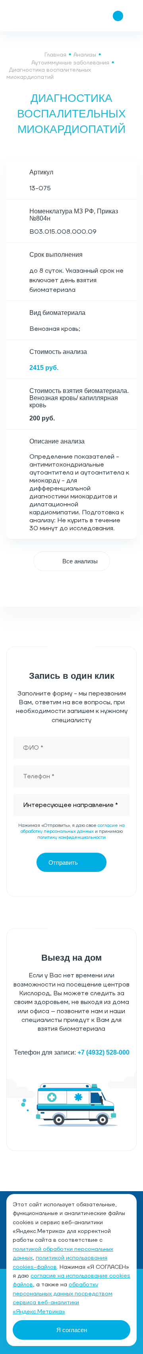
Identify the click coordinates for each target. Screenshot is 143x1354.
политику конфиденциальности (71, 837)
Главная (55, 55)
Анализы (84, 55)
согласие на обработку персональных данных (73, 828)
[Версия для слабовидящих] (70, 16)
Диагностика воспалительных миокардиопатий (48, 73)
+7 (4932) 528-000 (103, 1052)
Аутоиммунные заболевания (70, 62)
